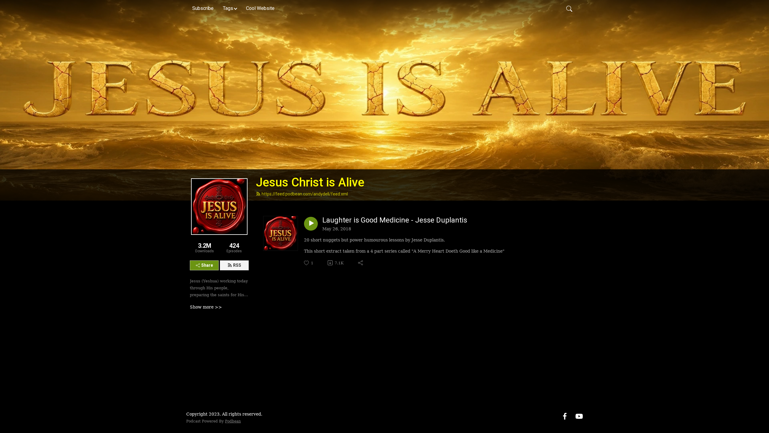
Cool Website (260, 8)
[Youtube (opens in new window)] (579, 416)
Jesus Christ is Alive (310, 182)
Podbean (233, 421)
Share (207, 265)
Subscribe (203, 8)
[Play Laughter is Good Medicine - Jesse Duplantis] (311, 224)
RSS (237, 265)
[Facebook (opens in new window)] (564, 416)
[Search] (569, 8)
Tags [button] (228, 8)
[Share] (360, 263)
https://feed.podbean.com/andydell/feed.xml (305, 194)
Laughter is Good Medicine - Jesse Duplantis (394, 220)
